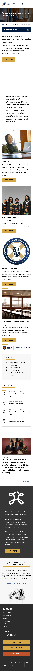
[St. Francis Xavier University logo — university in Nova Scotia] (8, 4)
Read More (8, 59)
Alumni (24, 583)
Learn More (12, 551)
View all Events (26, 429)
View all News (27, 481)
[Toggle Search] (23, 4)
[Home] (3, 24)
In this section (10, 29)
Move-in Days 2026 (16, 403)
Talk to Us (16, 583)
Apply (9, 583)
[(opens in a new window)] (4, 635)
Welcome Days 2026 (16, 421)
